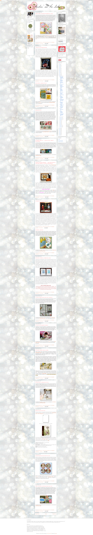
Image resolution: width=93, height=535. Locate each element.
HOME (59, 139)
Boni (49, 341)
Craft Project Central (41, 36)
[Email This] (44, 451)
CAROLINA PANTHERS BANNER (41, 47)
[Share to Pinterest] (47, 43)
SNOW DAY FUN (38, 110)
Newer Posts (37, 514)
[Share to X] (46, 43)
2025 (59, 65)
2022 (59, 68)
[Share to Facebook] (47, 293)
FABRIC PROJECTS (60, 141)
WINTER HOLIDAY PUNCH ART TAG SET (42, 455)
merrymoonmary (49, 533)
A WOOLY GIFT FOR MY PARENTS (41, 201)
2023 (59, 67)
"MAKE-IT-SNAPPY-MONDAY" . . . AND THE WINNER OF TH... (61, 90)
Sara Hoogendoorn (52, 317)
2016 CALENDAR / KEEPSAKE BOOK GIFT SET (43, 486)
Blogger (56, 533)
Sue (51, 154)
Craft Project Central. (42, 318)
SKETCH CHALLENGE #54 (40, 410)
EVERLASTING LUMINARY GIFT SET (42, 382)
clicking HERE (44, 373)
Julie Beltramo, (54, 401)
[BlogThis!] (45, 43)
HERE (53, 190)
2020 (59, 70)
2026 (59, 64)
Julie (51, 504)
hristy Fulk (48, 35)
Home (46, 514)
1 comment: (41, 451)
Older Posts (54, 514)
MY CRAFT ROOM (60, 140)
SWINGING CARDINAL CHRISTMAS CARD (61, 97)
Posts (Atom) (47, 516)
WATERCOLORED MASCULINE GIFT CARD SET (43, 297)
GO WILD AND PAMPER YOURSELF (41, 325)
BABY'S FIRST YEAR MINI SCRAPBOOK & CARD (44, 13)
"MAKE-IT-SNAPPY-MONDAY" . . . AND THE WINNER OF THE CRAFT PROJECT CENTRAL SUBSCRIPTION (45, 163)
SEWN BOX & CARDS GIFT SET (41, 83)
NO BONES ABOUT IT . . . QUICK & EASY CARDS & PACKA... (62, 86)
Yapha (37, 476)
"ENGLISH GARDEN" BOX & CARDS (41, 350)
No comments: (42, 43)
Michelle (40, 102)
